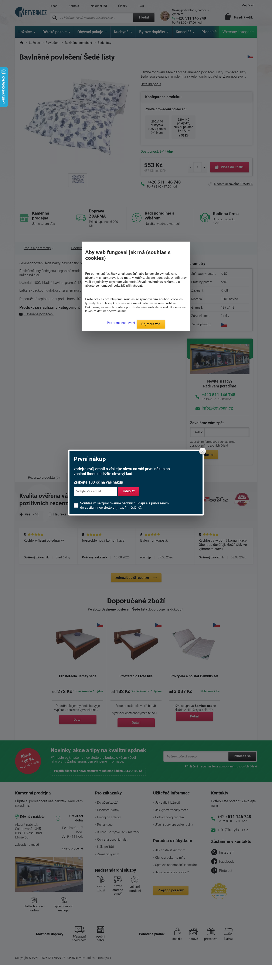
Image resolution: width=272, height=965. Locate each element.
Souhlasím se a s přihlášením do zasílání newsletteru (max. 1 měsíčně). (124, 505)
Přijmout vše (150, 324)
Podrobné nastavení (121, 323)
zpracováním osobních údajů (123, 503)
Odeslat (129, 491)
